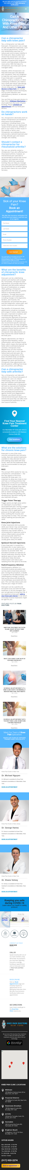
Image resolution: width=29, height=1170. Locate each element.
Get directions (16, 1005)
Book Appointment (14, 983)
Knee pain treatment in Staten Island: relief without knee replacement (14, 629)
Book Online (15, 979)
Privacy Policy (19, 259)
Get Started (13, 252)
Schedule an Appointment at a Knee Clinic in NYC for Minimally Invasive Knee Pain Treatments (14, 689)
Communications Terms (7, 259)
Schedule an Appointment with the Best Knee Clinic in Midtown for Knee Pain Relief (14, 721)
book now (13, 945)
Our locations (14, 439)
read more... (14, 636)
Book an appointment (10, 1165)
